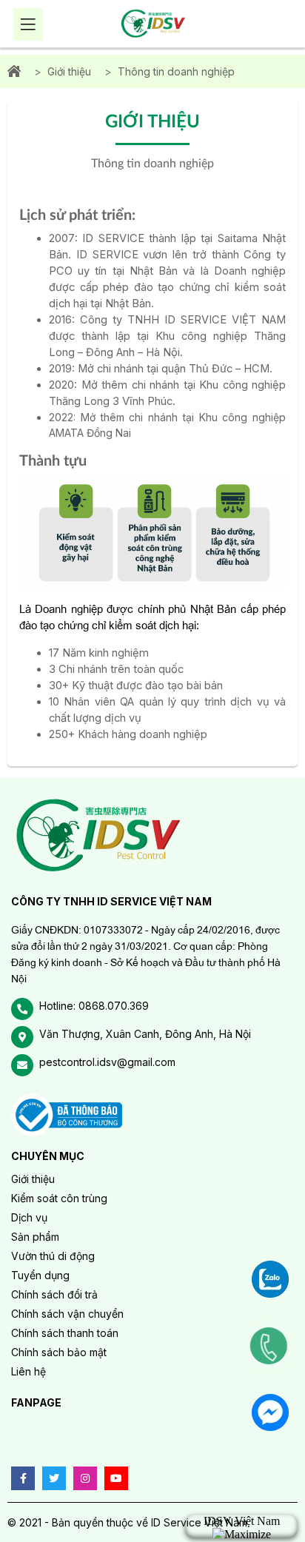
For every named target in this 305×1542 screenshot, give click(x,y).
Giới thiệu (69, 71)
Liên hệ (28, 1371)
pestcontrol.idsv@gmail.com (107, 1062)
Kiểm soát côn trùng (59, 1198)
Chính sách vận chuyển (67, 1313)
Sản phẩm (35, 1236)
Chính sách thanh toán (64, 1333)
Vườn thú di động (53, 1256)
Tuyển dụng (40, 1275)
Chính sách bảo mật (59, 1352)
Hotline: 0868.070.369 (94, 1005)
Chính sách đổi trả (54, 1294)
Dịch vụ (29, 1217)
